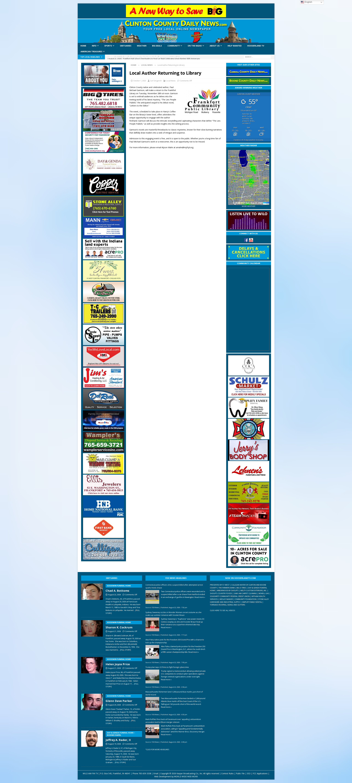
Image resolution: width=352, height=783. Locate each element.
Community (173, 45)
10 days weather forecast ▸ (248, 140)
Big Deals (157, 45)
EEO (249, 773)
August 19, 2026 (114, 744)
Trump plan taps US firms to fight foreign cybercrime (167, 667)
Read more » (200, 597)
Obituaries (125, 45)
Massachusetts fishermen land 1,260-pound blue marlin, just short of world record (174, 693)
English (308, 2)
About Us (215, 45)
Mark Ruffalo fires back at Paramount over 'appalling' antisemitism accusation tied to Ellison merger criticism (173, 720)
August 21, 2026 (114, 631)
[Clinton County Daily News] (176, 31)
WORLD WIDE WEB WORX (186, 776)
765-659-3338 (145, 773)
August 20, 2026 (114, 705)
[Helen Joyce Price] (92, 672)
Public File (240, 773)
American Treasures (91, 51)
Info (94, 45)
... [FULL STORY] (125, 650)
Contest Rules (227, 773)
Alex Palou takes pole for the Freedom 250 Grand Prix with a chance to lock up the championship (174, 641)
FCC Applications (260, 773)
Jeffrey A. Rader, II (120, 736)
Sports (108, 45)
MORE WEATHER (248, 206)
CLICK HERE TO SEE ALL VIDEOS (222, 610)
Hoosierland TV (255, 45)
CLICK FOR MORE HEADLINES (157, 749)
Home (83, 45)
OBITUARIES (111, 578)
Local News (171, 80)
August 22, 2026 (114, 594)
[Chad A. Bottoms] (92, 598)
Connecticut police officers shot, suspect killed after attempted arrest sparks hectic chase (174, 586)
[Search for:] (257, 56)
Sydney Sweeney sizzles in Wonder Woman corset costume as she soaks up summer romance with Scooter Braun (173, 613)
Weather (141, 45)
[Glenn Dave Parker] (92, 708)
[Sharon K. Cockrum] (92, 635)
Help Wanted (235, 45)
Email (155, 773)
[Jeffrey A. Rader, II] (92, 746)
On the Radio (195, 45)
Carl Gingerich (156, 80)
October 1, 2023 (139, 80)
